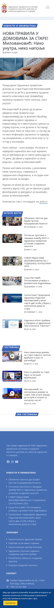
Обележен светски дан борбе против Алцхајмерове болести (36, 221)
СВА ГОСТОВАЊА (27, 414)
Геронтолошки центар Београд (25, 547)
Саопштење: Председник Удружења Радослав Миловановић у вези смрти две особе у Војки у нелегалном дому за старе (37, 302)
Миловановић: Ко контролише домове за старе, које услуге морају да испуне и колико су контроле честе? (37, 395)
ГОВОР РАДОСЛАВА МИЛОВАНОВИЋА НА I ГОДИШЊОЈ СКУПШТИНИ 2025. (37, 262)
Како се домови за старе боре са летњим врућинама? (36, 375)
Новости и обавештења (19, 25)
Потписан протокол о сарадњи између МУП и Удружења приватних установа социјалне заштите (36, 241)
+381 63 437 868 (18, 586)
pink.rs (44, 201)
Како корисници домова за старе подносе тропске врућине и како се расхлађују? (37, 356)
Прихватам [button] (10, 603)
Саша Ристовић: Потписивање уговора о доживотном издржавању (37, 280)
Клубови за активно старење (24, 543)
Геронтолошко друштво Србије (25, 539)
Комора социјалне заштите (23, 565)
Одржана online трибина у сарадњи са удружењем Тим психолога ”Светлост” (37, 323)
